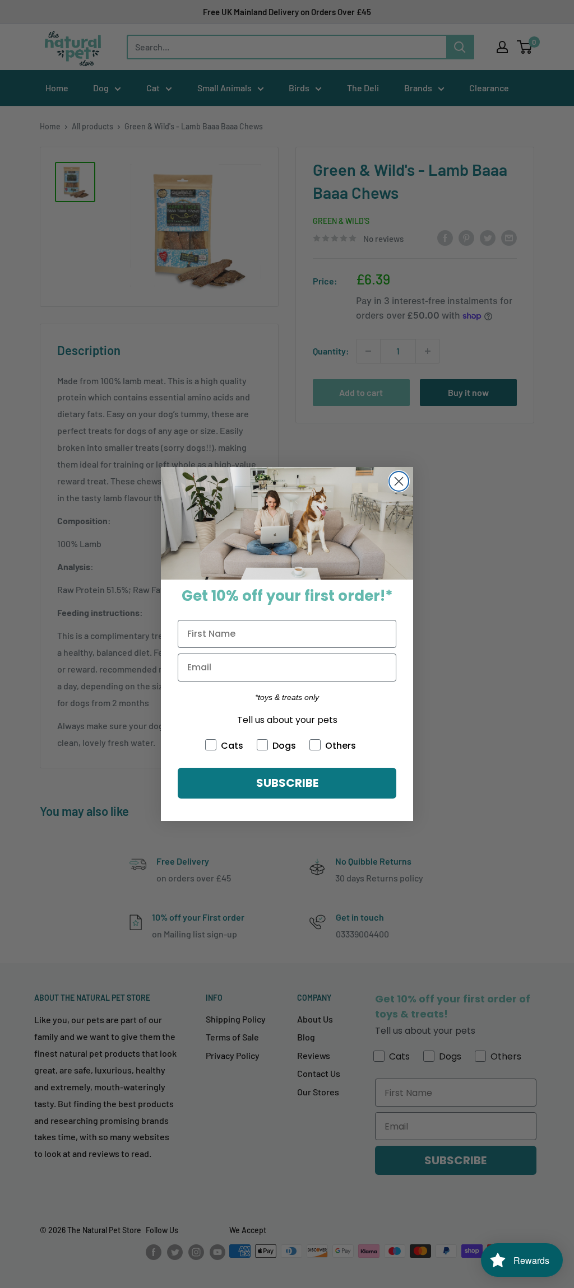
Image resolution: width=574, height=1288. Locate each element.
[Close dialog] (399, 481)
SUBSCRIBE (287, 783)
